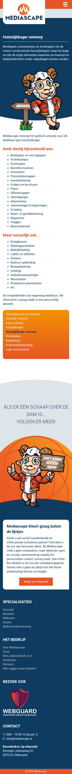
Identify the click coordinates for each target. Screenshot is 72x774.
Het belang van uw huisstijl (23, 314)
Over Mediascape (14, 647)
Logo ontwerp (14, 323)
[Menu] (65, 4)
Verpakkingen (14, 327)
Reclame (8, 614)
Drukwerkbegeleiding (19, 345)
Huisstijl (8, 609)
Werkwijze (9, 660)
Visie (6, 651)
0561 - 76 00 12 (15, 734)
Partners (8, 664)
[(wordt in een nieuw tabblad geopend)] (19, 701)
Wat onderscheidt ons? (17, 656)
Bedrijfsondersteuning (17, 626)
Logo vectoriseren (17, 349)
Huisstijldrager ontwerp (21, 331)
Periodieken (13, 336)
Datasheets (13, 340)
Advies (7, 622)
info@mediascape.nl (19, 738)
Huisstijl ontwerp (17, 318)
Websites (9, 618)
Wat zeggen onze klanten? (19, 668)
